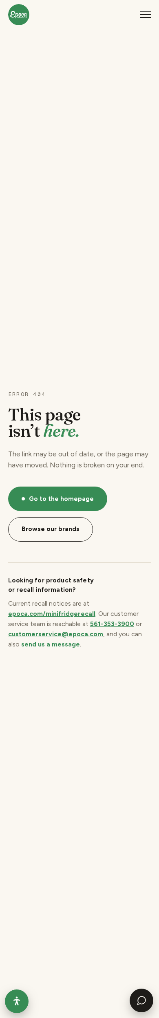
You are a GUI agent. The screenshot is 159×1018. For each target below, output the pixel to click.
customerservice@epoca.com (55, 634)
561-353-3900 (112, 624)
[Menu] (146, 15)
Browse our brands (51, 529)
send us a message (50, 644)
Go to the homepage (61, 498)
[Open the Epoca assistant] (141, 1000)
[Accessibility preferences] (17, 1001)
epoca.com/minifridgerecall (51, 613)
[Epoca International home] (18, 14)
